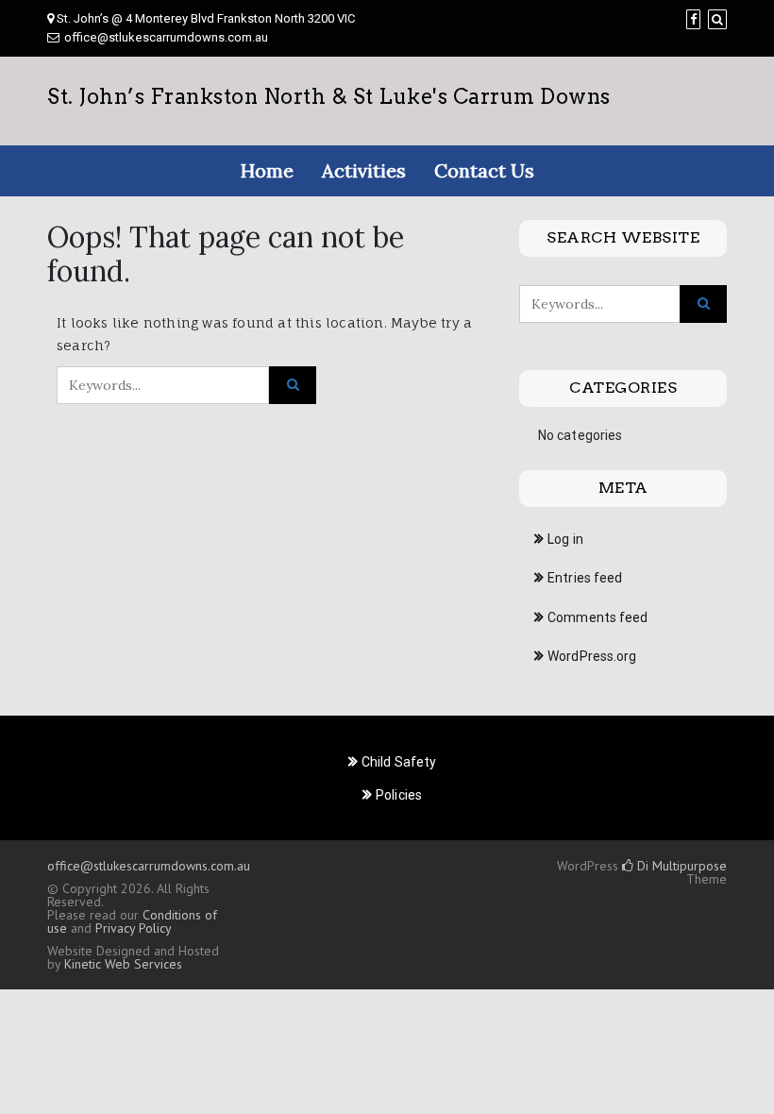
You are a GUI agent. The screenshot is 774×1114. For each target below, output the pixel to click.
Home (267, 170)
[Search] (717, 19)
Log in (565, 539)
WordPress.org (591, 656)
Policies (399, 794)
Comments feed (597, 617)
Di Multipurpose (680, 865)
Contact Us (484, 170)
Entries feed (584, 577)
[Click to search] (292, 385)
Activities (364, 170)
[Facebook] (693, 19)
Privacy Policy (133, 928)
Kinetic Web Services (123, 963)
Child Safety (399, 761)
